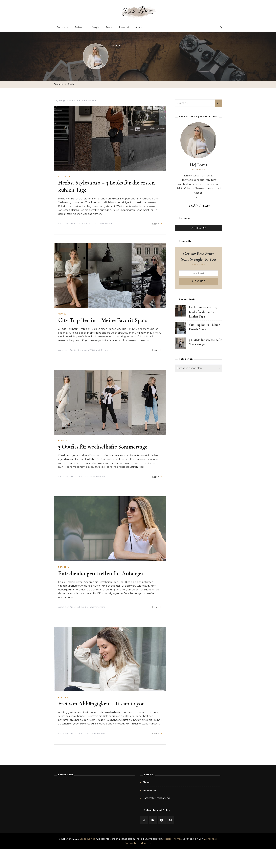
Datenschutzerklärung (156, 798)
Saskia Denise (87, 838)
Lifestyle (94, 27)
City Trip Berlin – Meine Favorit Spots (102, 320)
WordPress (210, 838)
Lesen (155, 223)
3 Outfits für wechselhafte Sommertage (102, 446)
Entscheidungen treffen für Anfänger (101, 573)
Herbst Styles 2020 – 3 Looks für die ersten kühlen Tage (203, 311)
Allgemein (64, 176)
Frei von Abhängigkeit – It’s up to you (101, 703)
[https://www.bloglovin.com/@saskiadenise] (170, 820)
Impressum (149, 790)
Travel (109, 27)
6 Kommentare (97, 477)
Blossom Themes (171, 838)
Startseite (62, 27)
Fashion (78, 27)
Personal (124, 27)
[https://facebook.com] (153, 820)
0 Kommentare (105, 224)
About (138, 27)
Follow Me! (199, 228)
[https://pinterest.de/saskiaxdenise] (162, 820)
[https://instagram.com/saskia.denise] (144, 820)
